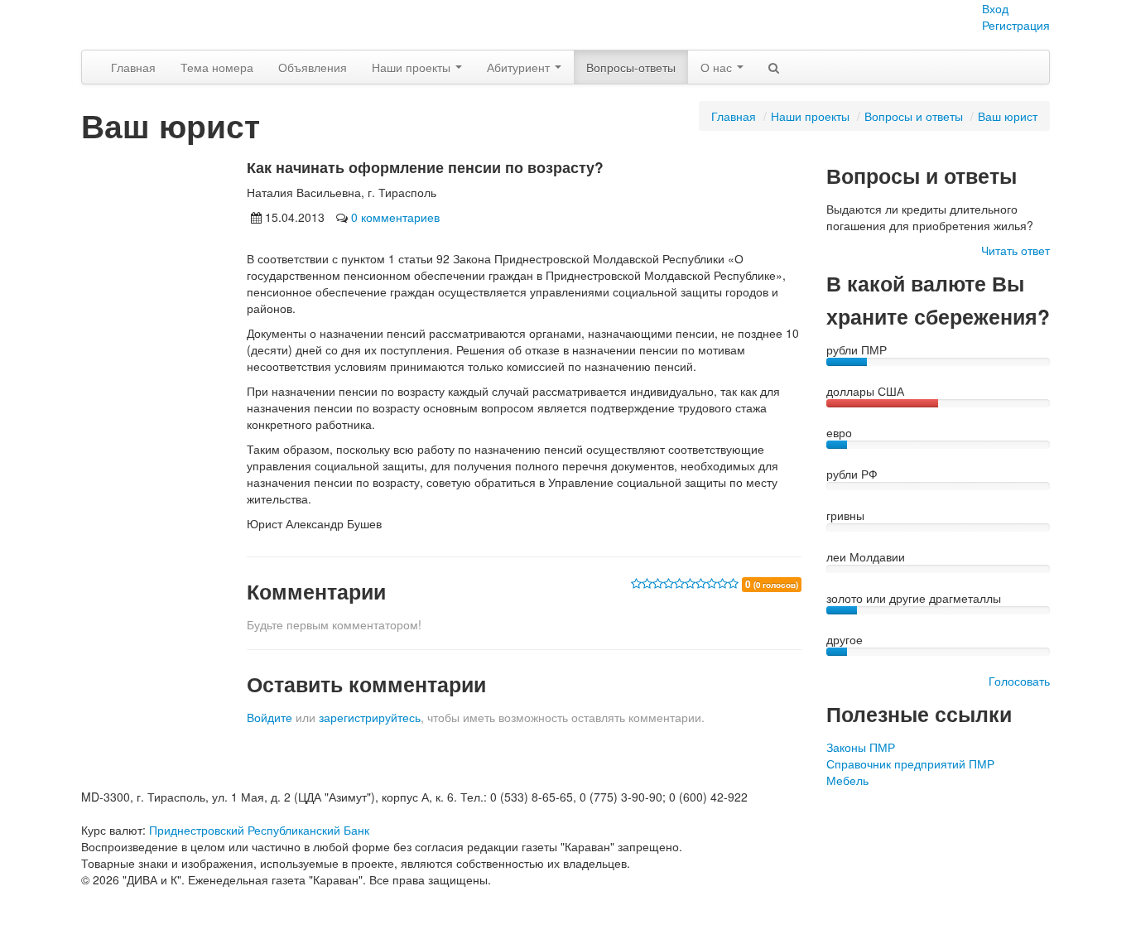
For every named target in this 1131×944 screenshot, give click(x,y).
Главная (133, 67)
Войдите (269, 717)
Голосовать (1019, 680)
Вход (995, 8)
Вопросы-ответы (631, 67)
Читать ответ (1015, 250)
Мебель (847, 780)
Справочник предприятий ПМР (910, 763)
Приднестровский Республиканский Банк (259, 829)
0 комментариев (395, 217)
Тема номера (216, 67)
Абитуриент (520, 67)
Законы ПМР (860, 747)
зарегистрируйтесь (370, 717)
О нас (717, 67)
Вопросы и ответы (913, 116)
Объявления (312, 67)
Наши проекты (413, 67)
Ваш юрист (1007, 116)
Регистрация (1016, 25)
